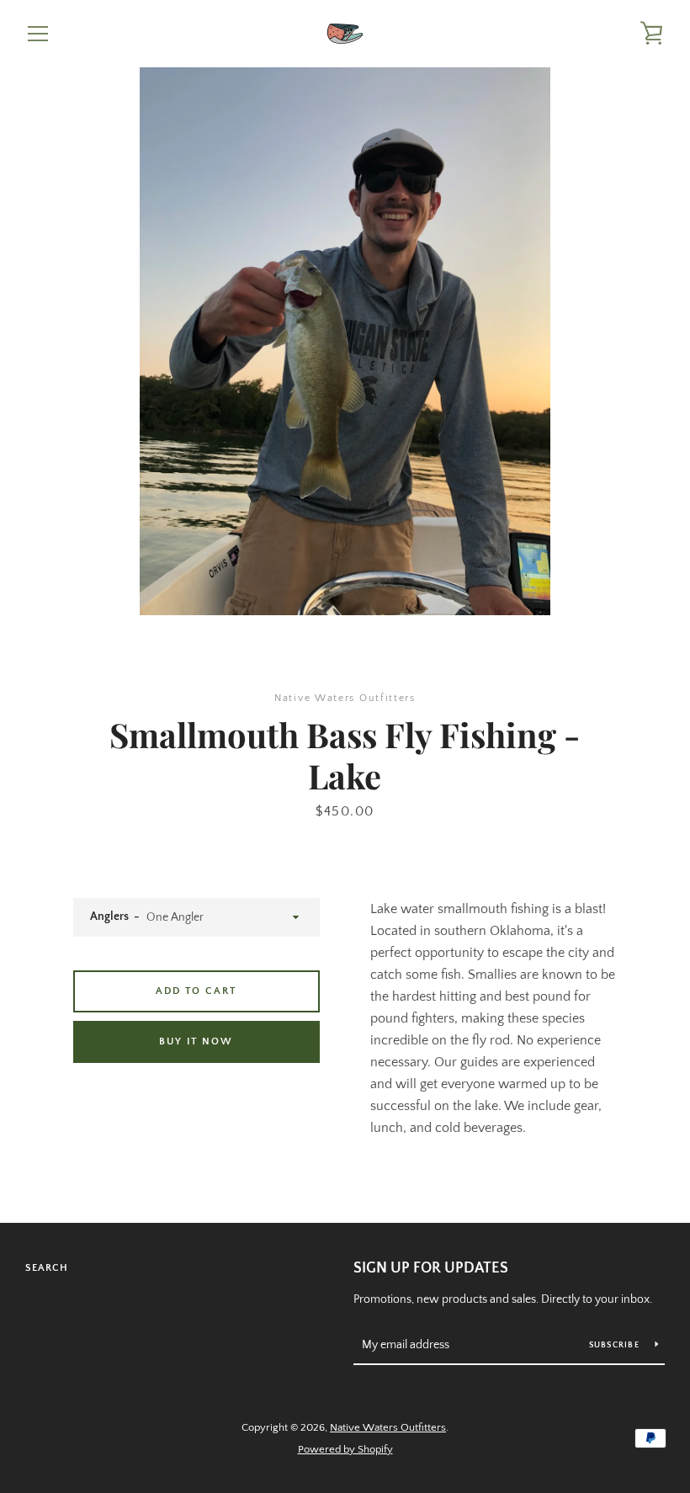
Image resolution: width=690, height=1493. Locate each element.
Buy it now (196, 1041)
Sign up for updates (430, 1268)
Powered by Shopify (345, 1449)
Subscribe (616, 1345)
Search (46, 1267)
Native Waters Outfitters (388, 1427)
